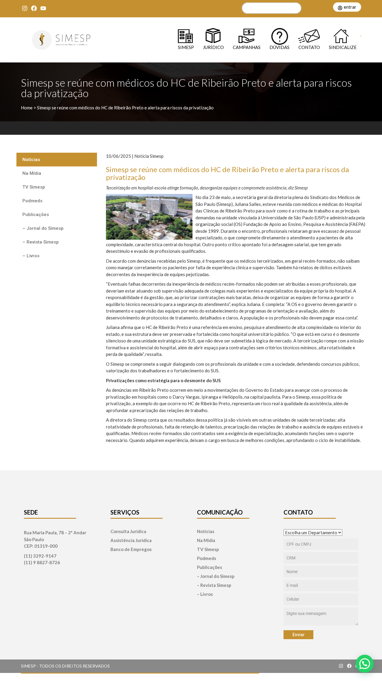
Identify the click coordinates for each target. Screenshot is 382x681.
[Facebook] (34, 8)
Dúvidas (279, 47)
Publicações (35, 214)
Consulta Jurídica (128, 531)
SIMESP (186, 47)
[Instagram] (24, 8)
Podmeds (32, 200)
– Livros (30, 255)
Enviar (298, 634)
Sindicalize (343, 47)
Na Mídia (31, 173)
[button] (365, 664)
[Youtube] (43, 8)
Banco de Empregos (131, 549)
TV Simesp (33, 187)
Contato (309, 47)
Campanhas (247, 47)
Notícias (31, 159)
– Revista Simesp (40, 242)
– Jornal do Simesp (43, 228)
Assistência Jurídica (131, 540)
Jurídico (213, 47)
